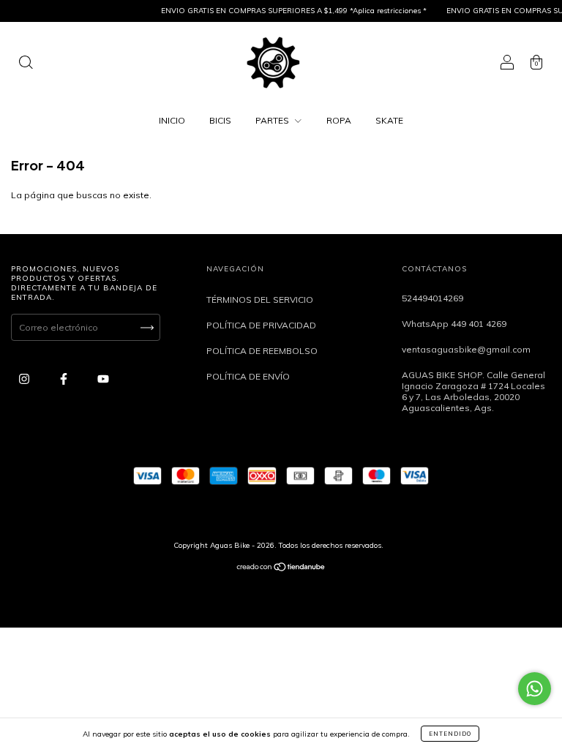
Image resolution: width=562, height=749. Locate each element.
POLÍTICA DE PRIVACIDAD (261, 325)
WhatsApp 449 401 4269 (454, 323)
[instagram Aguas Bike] (25, 378)
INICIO (172, 120)
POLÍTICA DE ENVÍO (248, 376)
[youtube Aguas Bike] (103, 378)
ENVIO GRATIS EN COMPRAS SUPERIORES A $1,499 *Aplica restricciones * (290, 10)
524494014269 (432, 298)
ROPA (338, 120)
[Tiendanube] (281, 568)
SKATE (389, 120)
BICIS (220, 120)
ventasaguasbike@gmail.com (466, 349)
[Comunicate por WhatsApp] (534, 688)
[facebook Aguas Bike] (64, 378)
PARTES (273, 120)
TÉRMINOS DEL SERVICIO (259, 299)
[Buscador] (25, 64)
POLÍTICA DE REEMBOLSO (262, 350)
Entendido (450, 733)
